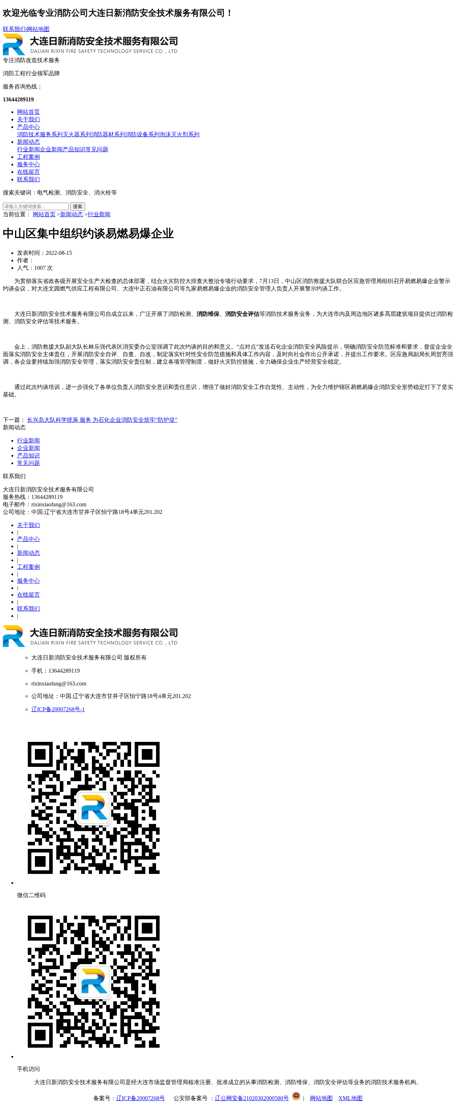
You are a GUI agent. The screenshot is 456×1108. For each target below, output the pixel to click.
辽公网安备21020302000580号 (252, 1098)
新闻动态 (28, 142)
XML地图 (350, 1098)
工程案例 (28, 157)
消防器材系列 (108, 134)
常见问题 (97, 149)
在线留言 (28, 172)
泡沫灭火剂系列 (180, 134)
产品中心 (28, 127)
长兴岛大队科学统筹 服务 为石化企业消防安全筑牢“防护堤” (102, 420)
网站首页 (28, 112)
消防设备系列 (142, 134)
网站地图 (38, 29)
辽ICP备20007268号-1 (58, 709)
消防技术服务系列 (40, 134)
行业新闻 (28, 149)
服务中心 (28, 164)
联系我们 (14, 29)
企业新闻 (51, 149)
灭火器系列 (77, 134)
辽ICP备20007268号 (140, 1098)
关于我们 (28, 119)
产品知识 (74, 149)
